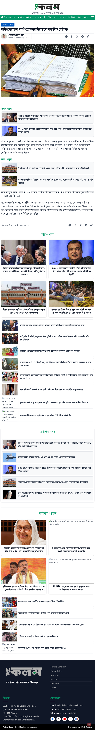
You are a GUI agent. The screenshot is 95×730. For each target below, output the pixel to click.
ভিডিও (85, 17)
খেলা (55, 17)
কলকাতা (20, 17)
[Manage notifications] (89, 725)
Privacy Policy (56, 671)
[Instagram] (70, 719)
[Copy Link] (88, 36)
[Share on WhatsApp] (66, 36)
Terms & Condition (58, 667)
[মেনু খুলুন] (92, 17)
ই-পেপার (7, 17)
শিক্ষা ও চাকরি (76, 17)
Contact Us (55, 683)
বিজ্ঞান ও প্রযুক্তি (64, 17)
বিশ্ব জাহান (39, 17)
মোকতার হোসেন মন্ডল (16, 35)
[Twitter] (58, 719)
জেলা (27, 17)
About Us (54, 679)
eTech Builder (86, 727)
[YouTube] (64, 719)
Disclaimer (54, 675)
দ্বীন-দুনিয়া (47, 17)
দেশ (31, 17)
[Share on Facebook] (71, 36)
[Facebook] (52, 719)
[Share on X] (77, 36)
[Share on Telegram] (82, 36)
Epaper (53, 688)
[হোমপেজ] (2, 17)
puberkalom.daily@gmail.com (70, 705)
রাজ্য (14, 17)
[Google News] (76, 719)
